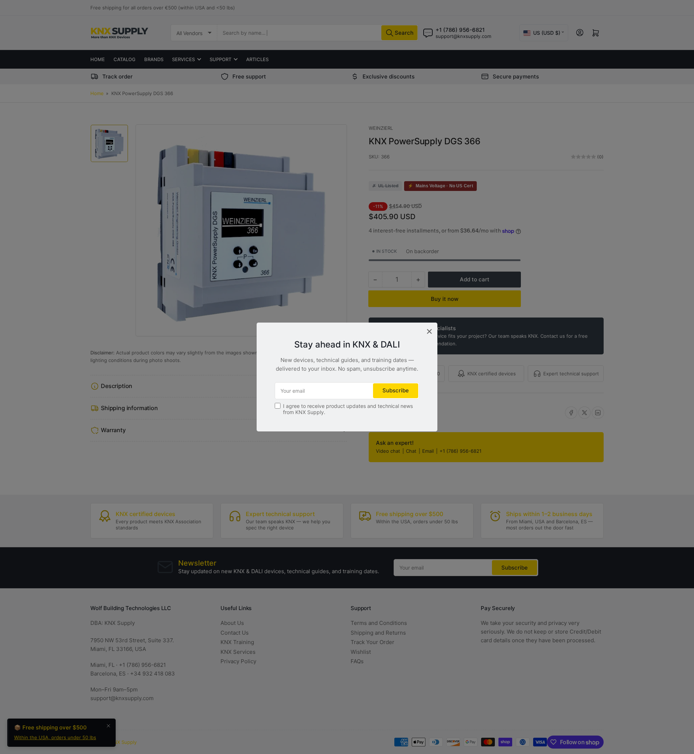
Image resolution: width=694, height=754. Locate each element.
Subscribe (395, 390)
